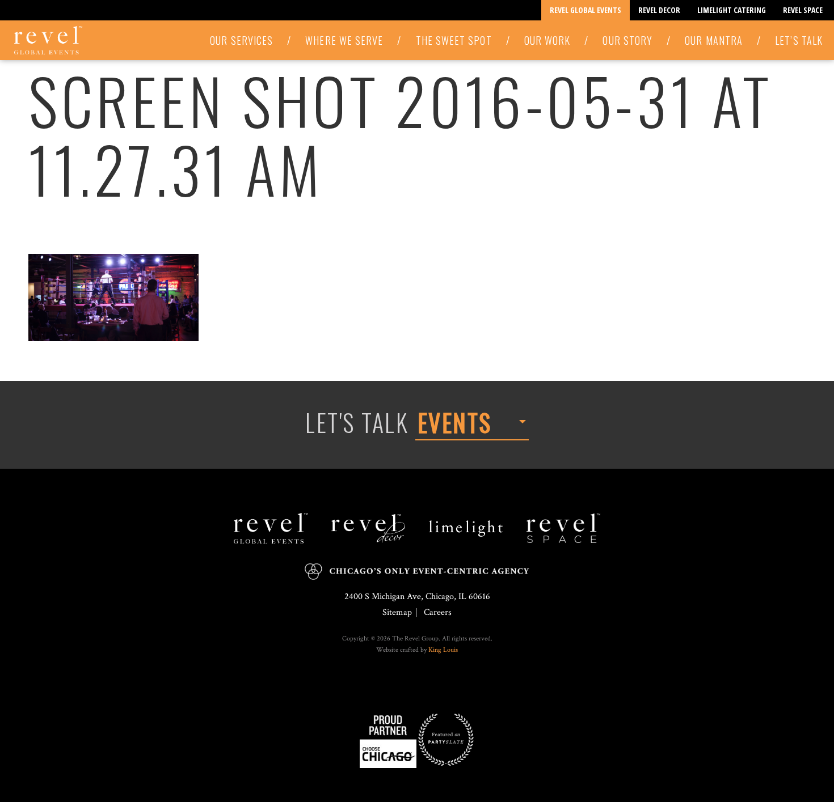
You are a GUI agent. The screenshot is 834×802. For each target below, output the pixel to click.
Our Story (627, 40)
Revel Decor (659, 10)
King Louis (443, 650)
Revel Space (803, 10)
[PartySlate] (446, 739)
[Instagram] (414, 686)
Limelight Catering (731, 10)
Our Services (241, 40)
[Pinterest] (425, 686)
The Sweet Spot (454, 40)
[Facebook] (408, 686)
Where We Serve (344, 40)
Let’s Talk (799, 40)
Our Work (547, 40)
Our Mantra (714, 40)
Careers (438, 612)
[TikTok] (420, 686)
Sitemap (397, 612)
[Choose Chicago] (388, 739)
